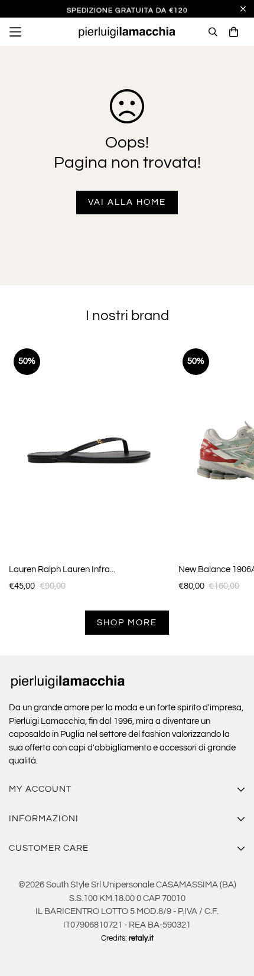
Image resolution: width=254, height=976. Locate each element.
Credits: (127, 938)
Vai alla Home (127, 202)
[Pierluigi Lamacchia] (127, 32)
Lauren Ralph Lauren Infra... (62, 569)
